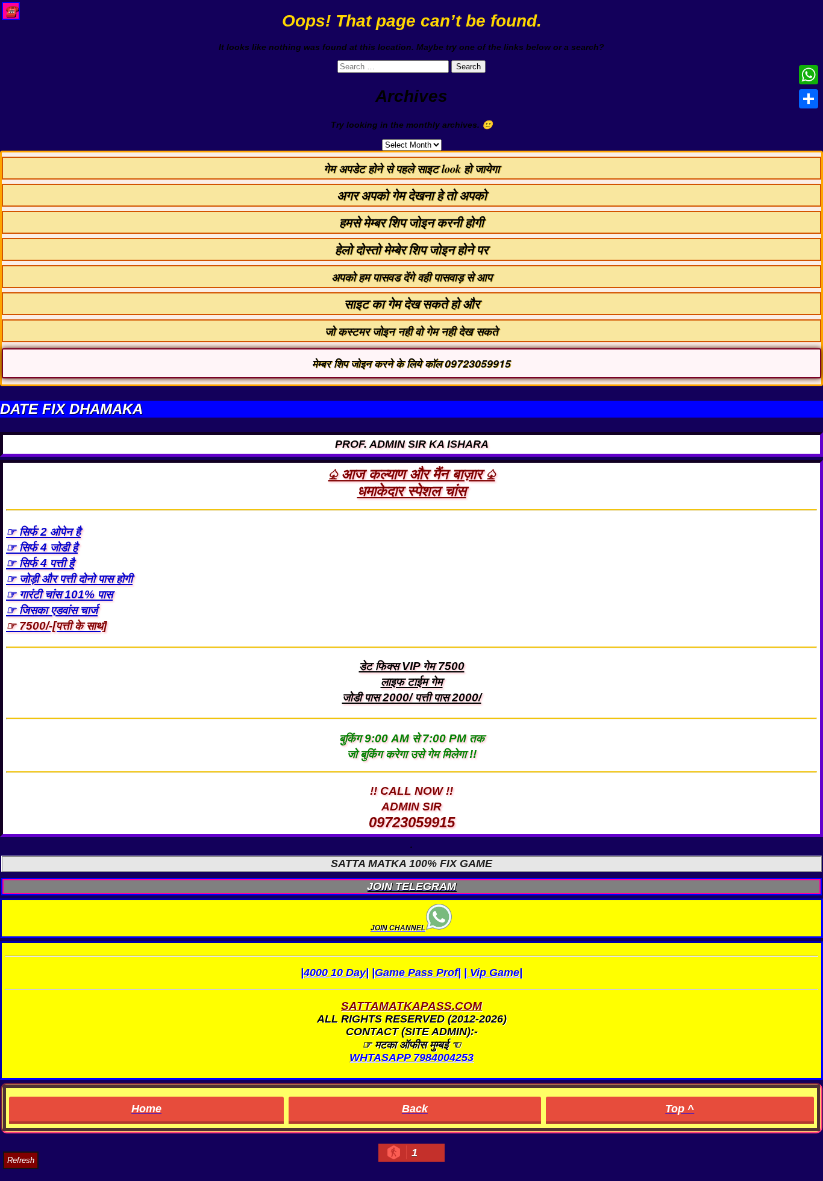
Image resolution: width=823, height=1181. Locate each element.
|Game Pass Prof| (416, 972)
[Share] (808, 99)
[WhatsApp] (808, 75)
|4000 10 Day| (335, 972)
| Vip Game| (493, 972)
